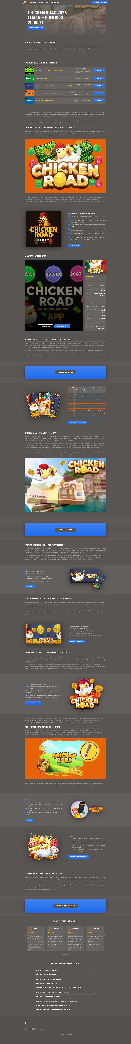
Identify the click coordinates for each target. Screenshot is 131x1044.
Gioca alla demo (45, 326)
